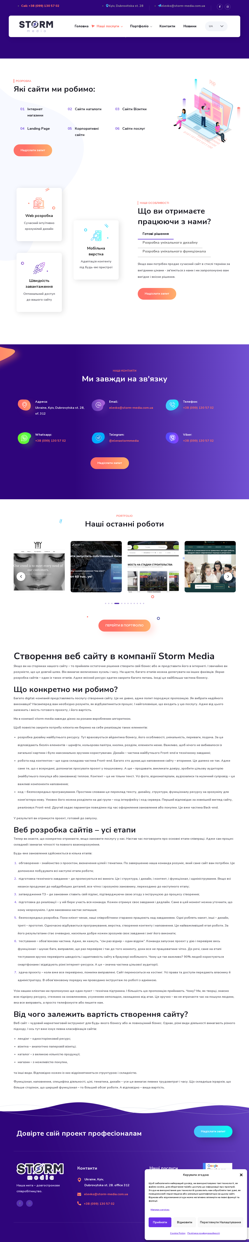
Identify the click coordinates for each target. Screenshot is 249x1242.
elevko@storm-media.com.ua (131, 408)
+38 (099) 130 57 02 (198, 408)
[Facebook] (220, 7)
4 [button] (115, 603)
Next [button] (228, 576)
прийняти (160, 1222)
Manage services (160, 1209)
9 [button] (134, 603)
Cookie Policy (177, 1233)
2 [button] (108, 603)
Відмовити (184, 1222)
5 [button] (119, 603)
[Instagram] (228, 7)
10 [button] (137, 603)
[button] (241, 1175)
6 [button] (124, 603)
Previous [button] (21, 576)
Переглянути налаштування (220, 1222)
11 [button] (140, 603)
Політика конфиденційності (203, 1233)
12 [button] (143, 603)
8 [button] (131, 603)
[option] (39, 569)
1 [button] (105, 603)
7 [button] (128, 603)
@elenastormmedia (124, 441)
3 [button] (111, 603)
